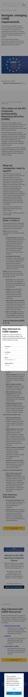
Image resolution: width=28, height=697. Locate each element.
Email (6, 357)
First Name (8, 346)
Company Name (9, 363)
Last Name (8, 352)
